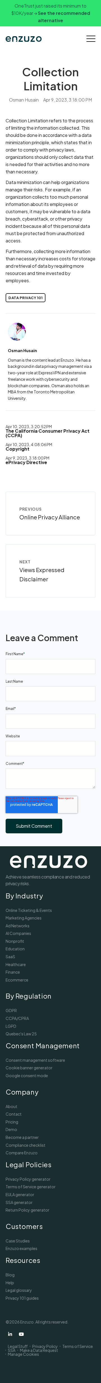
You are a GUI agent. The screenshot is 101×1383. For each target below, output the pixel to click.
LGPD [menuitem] (11, 1026)
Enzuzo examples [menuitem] (21, 1248)
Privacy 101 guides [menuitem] (22, 1298)
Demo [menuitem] (11, 1129)
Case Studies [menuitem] (18, 1240)
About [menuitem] (11, 1106)
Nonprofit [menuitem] (15, 941)
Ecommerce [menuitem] (17, 979)
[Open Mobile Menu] (90, 39)
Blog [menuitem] (10, 1274)
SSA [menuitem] (11, 1350)
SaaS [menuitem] (10, 956)
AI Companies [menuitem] (18, 933)
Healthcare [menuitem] (16, 964)
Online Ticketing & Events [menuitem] (29, 910)
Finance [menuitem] (13, 971)
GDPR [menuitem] (11, 1010)
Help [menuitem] (10, 1282)
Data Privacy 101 (25, 297)
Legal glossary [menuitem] (19, 1290)
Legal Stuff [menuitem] (18, 1346)
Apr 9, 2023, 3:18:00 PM (27, 457)
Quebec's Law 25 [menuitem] (21, 1033)
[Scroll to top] (89, 1371)
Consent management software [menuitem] (35, 1060)
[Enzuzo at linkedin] (10, 1334)
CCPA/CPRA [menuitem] (17, 1018)
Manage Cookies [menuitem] (23, 1354)
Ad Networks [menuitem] (17, 925)
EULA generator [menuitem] (20, 1194)
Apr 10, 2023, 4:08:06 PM (29, 444)
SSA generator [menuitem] (19, 1202)
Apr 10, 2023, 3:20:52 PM (29, 426)
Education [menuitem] (15, 948)
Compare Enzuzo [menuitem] (22, 1152)
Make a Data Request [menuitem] (39, 1350)
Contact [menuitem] (14, 1113)
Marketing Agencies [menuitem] (24, 917)
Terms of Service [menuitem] (77, 1346)
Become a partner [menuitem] (22, 1137)
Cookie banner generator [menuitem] (29, 1067)
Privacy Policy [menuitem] (45, 1346)
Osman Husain (24, 100)
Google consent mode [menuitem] (27, 1075)
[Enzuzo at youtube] (21, 1334)
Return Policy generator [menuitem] (27, 1209)
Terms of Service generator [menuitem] (31, 1186)
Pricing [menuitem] (12, 1121)
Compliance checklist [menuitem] (25, 1145)
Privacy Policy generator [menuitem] (28, 1179)
